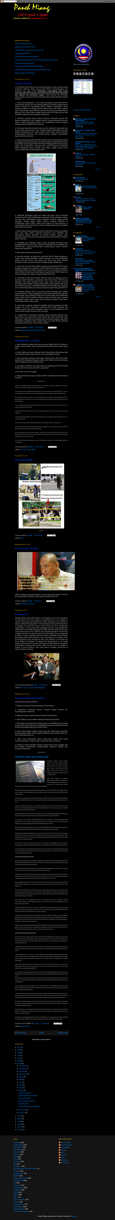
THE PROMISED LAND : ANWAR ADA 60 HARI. (83, 222)
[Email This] (49, 328)
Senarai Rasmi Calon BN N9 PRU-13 (27, 57)
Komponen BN (18, 1173)
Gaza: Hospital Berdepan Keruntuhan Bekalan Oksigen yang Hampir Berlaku (85, 261)
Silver (75, 90)
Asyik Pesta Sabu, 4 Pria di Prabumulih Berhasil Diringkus (85, 199)
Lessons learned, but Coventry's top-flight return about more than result (86, 135)
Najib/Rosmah (40, 330)
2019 (19, 1050)
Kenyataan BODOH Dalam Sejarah (25, 1168)
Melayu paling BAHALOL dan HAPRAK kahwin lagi (32, 69)
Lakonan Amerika (23, 83)
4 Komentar (45, 1023)
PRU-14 (15, 1197)
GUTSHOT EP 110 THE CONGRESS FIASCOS (88, 239)
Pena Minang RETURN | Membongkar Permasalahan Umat (85, 270)
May (20, 1085)
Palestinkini (79, 258)
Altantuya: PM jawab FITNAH (25, 47)
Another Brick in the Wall (83, 284)
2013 (19, 1116)
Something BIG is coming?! (27, 340)
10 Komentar (39, 327)
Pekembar (17, 1185)
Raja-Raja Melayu (19, 1199)
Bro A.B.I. (23, 687)
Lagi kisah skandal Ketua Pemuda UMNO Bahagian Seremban (36, 60)
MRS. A (78, 184)
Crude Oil (76, 82)
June (20, 1082)
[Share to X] (52, 328)
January (22, 1112)
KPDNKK (16, 1176)
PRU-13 (15, 1195)
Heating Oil (77, 87)
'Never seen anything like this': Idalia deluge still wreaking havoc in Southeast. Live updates (86, 146)
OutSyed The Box (81, 236)
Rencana (16, 1202)
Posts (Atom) (46, 1039)
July (20, 1079)
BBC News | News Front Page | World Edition (85, 119)
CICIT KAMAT (66, 1142)
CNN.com (78, 153)
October (22, 1071)
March (21, 1090)
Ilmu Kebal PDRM (24, 459)
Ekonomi (16, 1154)
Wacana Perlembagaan (21, 1211)
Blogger (74, 1216)
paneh (63, 1157)
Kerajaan (31, 604)
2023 (19, 1047)
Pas (14, 1183)
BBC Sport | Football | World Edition (85, 131)
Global (33, 330)
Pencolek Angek (66, 1145)
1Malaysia (16, 1142)
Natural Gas (77, 83)
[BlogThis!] (50, 328)
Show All (97, 169)
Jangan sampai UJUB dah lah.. (25, 73)
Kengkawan (17, 1166)
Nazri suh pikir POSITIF (26, 548)
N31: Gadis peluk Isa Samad (24, 63)
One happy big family (22, 53)
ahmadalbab (65, 1147)
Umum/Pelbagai (19, 1209)
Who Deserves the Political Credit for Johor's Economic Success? (88, 288)
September (23, 1074)
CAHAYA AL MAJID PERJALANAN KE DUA (83, 219)
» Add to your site (89, 93)
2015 (18, 1061)
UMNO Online (80, 161)
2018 (19, 1052)
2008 (19, 1129)
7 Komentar (38, 601)
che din (63, 1150)
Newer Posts (20, 1033)
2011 (18, 1121)
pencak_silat (65, 1162)
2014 (19, 1063)
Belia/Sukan (17, 1149)
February (22, 1110)
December (22, 1066)
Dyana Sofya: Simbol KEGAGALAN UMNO (29, 66)
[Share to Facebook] (54, 328)
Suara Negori (18, 1206)
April (21, 1088)
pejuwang (64, 1160)
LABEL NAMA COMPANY (87, 207)
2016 (19, 1058)
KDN (21, 538)
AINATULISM (80, 177)
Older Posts (63, 1033)
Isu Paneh (23, 604)
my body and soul (81, 179)
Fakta (15, 1157)
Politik (15, 1192)
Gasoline (76, 85)
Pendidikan (17, 1190)
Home (41, 1033)
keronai (63, 1155)
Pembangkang (40, 687)
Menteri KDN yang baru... (24, 44)
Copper (76, 92)
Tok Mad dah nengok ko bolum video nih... (30, 50)
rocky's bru (79, 248)
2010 (19, 1124)
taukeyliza (78, 205)
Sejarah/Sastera (18, 1204)
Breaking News (22, 614)
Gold (75, 89)
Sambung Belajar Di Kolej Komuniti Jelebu (89, 186)
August (21, 1077)
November (23, 1069)
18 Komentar (39, 447)
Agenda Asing (25, 330)
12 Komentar (38, 535)
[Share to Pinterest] (56, 328)
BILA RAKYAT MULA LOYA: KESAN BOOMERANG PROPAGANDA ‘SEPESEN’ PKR (89, 276)
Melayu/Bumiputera (20, 1178)
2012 (19, 1119)
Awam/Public (17, 1147)
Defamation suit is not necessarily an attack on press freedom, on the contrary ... (85, 251)
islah (62, 1152)
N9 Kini (78, 197)
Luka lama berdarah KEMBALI (30, 697)
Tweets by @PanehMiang (82, 110)
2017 (18, 1055)
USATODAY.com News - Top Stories (85, 142)
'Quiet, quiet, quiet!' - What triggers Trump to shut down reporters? (85, 123)
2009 (19, 1127)
